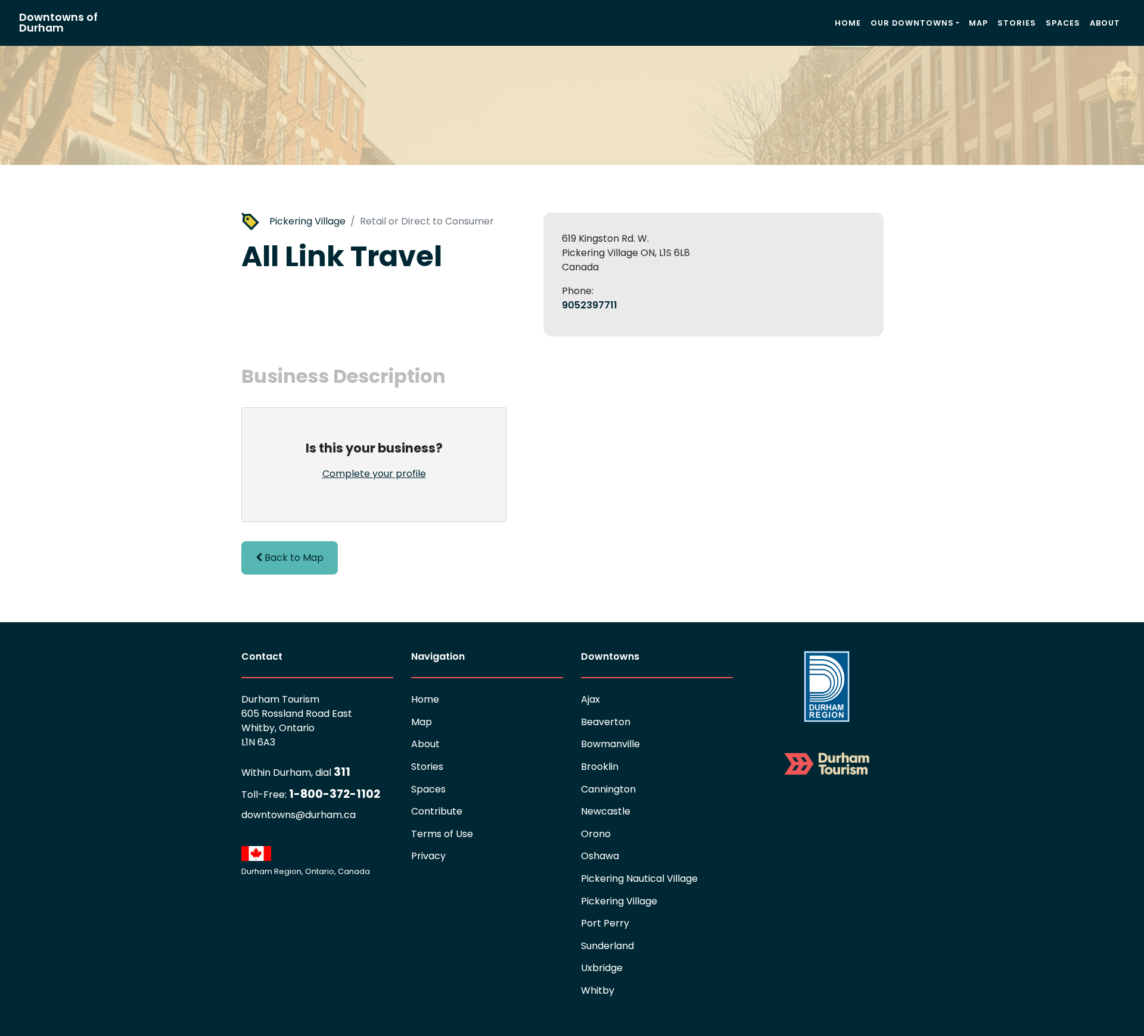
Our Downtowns (912, 23)
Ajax (590, 699)
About (1105, 23)
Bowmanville (610, 744)
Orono (596, 834)
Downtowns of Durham (58, 22)
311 (295, 772)
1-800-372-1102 (310, 794)
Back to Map (293, 557)
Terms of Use (442, 834)
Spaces (1063, 23)
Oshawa (600, 856)
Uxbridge (602, 968)
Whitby (597, 990)
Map (978, 23)
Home (848, 23)
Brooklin (599, 766)
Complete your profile (374, 473)
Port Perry (605, 923)
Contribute (436, 811)
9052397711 (589, 305)
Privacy (428, 856)
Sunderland (607, 946)
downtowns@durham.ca (298, 815)
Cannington (608, 789)
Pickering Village (307, 221)
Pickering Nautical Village (639, 878)
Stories (1016, 23)
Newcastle (605, 811)
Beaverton (605, 722)
